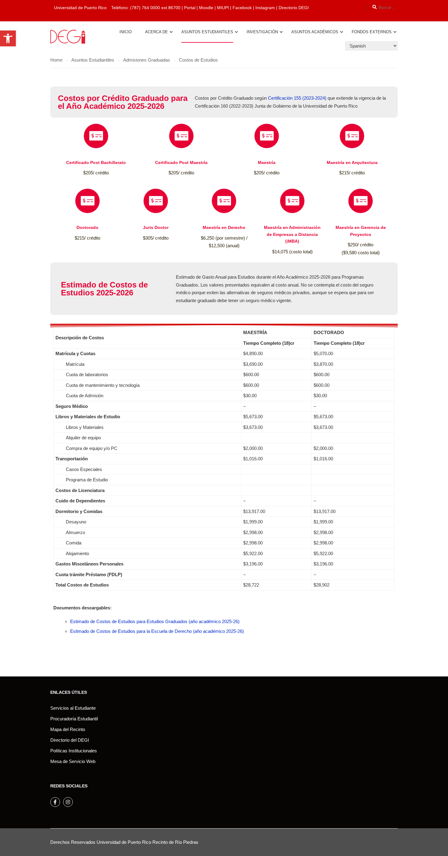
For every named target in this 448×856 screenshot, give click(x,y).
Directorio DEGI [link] (294, 7)
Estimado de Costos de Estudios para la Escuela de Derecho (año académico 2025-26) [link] (157, 631)
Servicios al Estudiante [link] (73, 708)
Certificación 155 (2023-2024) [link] (297, 98)
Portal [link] (189, 7)
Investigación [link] (262, 32)
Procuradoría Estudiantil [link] (74, 718)
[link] (8, 38)
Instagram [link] (265, 7)
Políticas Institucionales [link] (73, 750)
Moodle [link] (206, 7)
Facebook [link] (242, 7)
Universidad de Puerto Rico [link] (124, 842)
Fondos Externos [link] (372, 32)
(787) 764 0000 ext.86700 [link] (155, 7)
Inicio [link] (125, 32)
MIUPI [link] (223, 7)
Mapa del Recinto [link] (67, 729)
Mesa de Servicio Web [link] (72, 761)
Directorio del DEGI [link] (69, 740)
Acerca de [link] (156, 32)
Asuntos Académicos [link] (314, 32)
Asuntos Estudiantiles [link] (207, 32)
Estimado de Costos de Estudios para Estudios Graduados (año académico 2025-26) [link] (155, 621)
